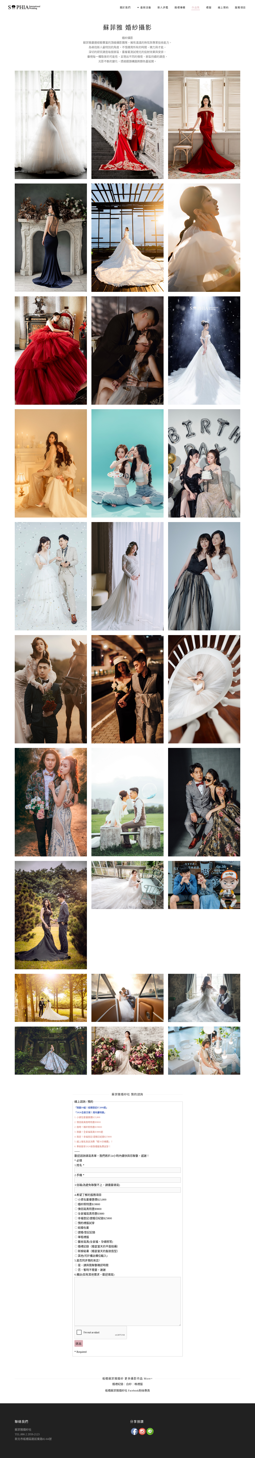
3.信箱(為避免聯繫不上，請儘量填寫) (97, 1185)
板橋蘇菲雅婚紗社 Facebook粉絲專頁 (127, 1390)
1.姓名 (79, 1165)
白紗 (129, 1384)
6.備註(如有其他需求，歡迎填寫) (94, 1274)
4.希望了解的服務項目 (87, 1194)
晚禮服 (138, 1384)
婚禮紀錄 (117, 1384)
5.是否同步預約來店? (87, 1260)
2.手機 (79, 1175)
